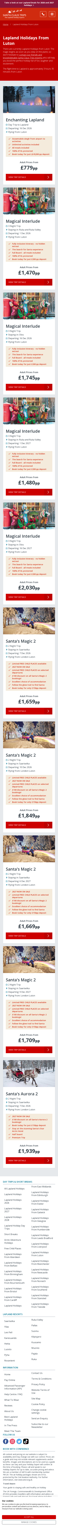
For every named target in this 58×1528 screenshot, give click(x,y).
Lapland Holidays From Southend (40, 1288)
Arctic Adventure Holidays (12, 1241)
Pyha (6, 1354)
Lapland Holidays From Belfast (13, 1264)
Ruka (34, 1359)
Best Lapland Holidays (11, 1418)
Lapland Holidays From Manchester (40, 1262)
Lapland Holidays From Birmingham (13, 1273)
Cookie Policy (38, 1404)
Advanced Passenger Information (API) (14, 1387)
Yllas (6, 1326)
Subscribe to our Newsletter (39, 1426)
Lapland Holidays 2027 (13, 1210)
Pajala (34, 1353)
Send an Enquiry (39, 1418)
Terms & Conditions (41, 1378)
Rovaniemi (9, 1360)
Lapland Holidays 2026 (13, 1201)
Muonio (35, 1347)
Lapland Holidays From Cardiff (13, 1299)
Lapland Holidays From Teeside (40, 1305)
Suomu (35, 1331)
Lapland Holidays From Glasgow (40, 1219)
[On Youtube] (12, 1441)
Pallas (34, 1325)
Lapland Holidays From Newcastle (40, 1271)
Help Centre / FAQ (13, 1394)
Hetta (7, 1343)
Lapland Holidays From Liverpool (40, 1245)
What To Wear (11, 1399)
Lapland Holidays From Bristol (13, 1290)
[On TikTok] (26, 1441)
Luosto (7, 1349)
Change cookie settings (38, 1411)
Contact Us (36, 1373)
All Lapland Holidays (14, 1188)
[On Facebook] (5, 1441)
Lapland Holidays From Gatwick (40, 1211)
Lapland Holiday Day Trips (14, 1227)
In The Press (10, 1425)
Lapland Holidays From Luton (40, 1254)
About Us (9, 1411)
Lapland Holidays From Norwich (40, 1280)
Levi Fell (8, 1332)
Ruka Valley (37, 1319)
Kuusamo (36, 1342)
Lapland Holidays (13, 1194)
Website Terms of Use (40, 1391)
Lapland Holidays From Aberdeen (13, 1256)
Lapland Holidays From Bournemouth (14, 1281)
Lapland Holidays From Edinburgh (40, 1194)
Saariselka (9, 1321)
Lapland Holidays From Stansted (40, 1297)
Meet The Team (12, 1431)
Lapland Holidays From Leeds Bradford (42, 1237)
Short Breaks (11, 1234)
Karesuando (10, 1338)
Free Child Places (12, 1248)
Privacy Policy (38, 1384)
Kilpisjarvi (36, 1336)
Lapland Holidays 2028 (13, 1219)
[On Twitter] (19, 1441)
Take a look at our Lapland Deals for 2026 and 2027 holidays (29, 3)
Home (5, 24)
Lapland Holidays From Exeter (40, 1202)
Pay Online (9, 1380)
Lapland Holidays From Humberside (40, 1228)
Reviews (8, 1405)
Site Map (35, 1398)
